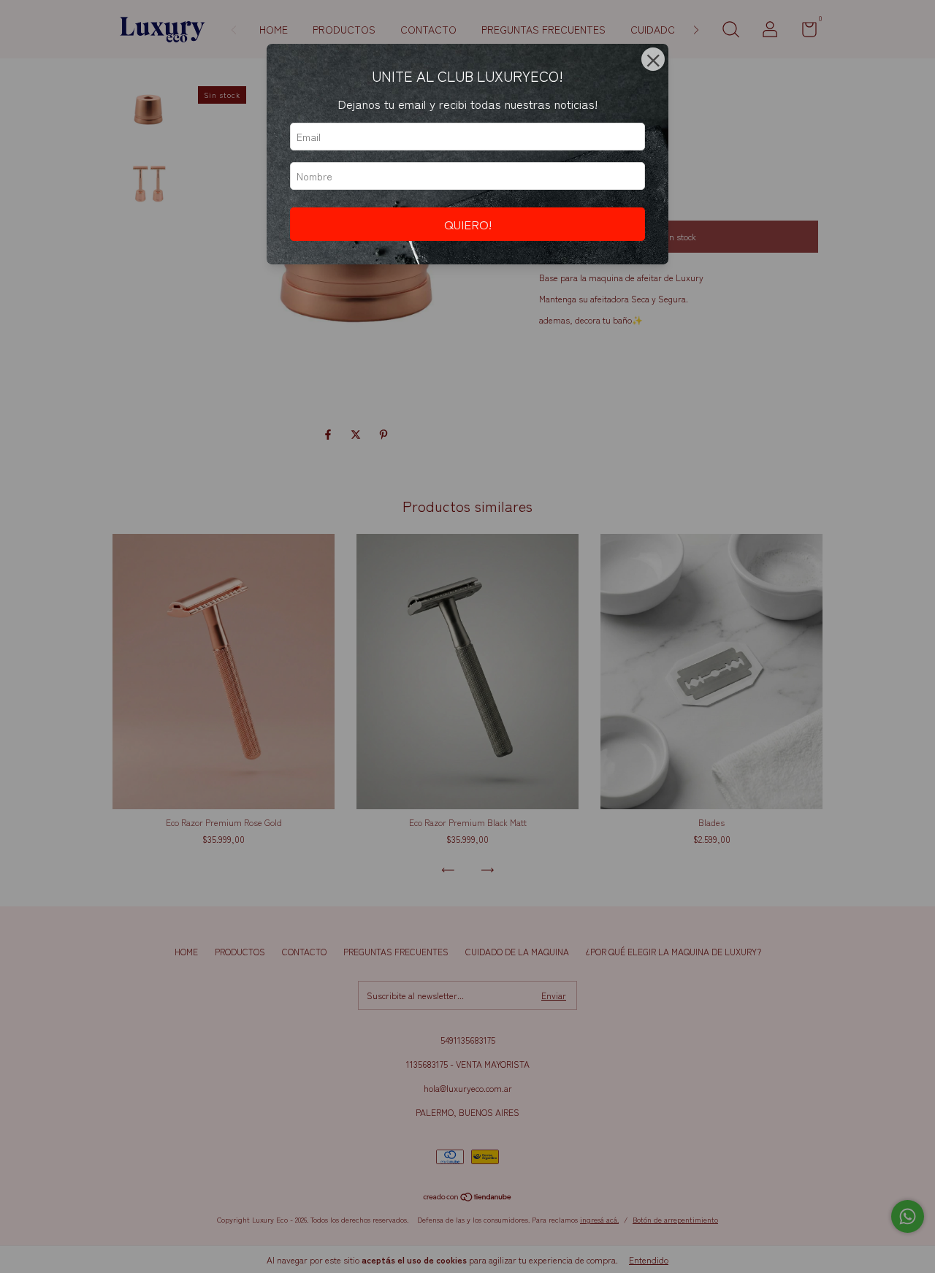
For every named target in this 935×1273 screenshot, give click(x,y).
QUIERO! (468, 224)
